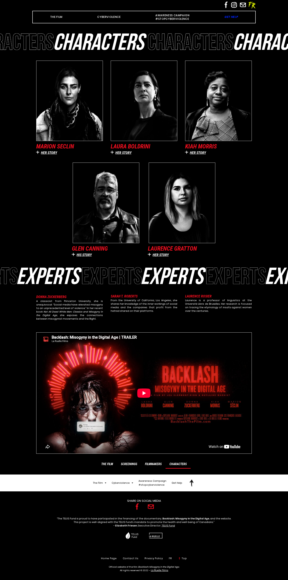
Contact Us (131, 558)
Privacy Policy (154, 558)
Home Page (109, 558)
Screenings (129, 464)
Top (184, 558)
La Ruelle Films (159, 570)
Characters (178, 464)
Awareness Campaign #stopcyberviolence (152, 482)
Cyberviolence (121, 483)
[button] (69, 152)
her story (49, 153)
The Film (107, 464)
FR (170, 558)
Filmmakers (153, 464)
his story (84, 255)
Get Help (177, 483)
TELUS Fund (168, 525)
